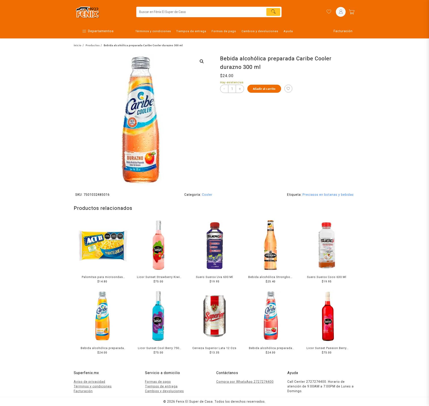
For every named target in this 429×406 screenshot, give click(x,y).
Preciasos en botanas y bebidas (328, 194)
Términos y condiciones (93, 386)
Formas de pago (158, 381)
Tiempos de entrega (161, 386)
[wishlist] (329, 12)
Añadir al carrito (264, 89)
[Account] (341, 12)
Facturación (343, 31)
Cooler (207, 194)
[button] (202, 61)
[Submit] (273, 12)
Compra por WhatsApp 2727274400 (245, 381)
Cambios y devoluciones (164, 391)
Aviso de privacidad (89, 381)
